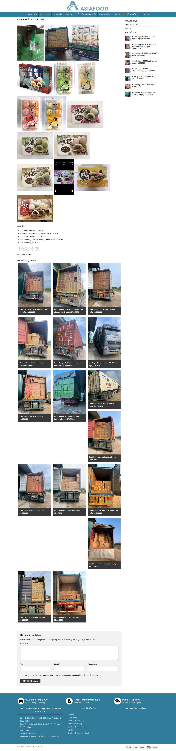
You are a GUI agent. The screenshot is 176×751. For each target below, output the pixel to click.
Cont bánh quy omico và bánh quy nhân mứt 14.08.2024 (41, 240)
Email (57, 664)
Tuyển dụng (72, 718)
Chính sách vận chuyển (76, 727)
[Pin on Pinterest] (32, 249)
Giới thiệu (45, 14)
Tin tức (69, 14)
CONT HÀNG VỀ (131, 25)
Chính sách (104, 14)
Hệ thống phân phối (86, 14)
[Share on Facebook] (20, 249)
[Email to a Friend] (28, 249)
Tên (22, 664)
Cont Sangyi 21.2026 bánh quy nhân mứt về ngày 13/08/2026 (144, 70)
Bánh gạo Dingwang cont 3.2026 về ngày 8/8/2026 (39, 233)
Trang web (92, 664)
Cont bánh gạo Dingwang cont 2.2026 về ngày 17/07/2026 (143, 93)
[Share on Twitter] (24, 249)
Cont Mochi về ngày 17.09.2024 (32, 230)
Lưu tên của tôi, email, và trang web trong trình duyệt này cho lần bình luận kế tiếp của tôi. (61, 675)
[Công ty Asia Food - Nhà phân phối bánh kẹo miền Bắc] (88, 6)
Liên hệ (117, 14)
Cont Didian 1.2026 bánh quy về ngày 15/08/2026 (144, 62)
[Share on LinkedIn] (37, 249)
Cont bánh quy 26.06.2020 (30, 243)
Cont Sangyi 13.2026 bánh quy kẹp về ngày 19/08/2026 (144, 38)
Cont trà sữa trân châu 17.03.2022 (33, 236)
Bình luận (24, 643)
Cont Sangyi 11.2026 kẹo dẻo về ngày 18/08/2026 (144, 54)
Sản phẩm (57, 14)
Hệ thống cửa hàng (75, 724)
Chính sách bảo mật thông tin (79, 733)
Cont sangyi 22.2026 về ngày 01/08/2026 (143, 86)
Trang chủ (32, 14)
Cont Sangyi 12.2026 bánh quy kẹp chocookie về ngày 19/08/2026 (144, 47)
